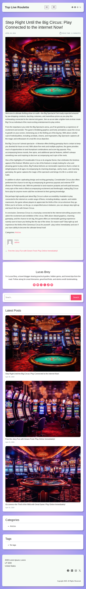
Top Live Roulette (17, 7)
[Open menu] (46, 7)
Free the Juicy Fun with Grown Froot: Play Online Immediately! (33, 251)
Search (76, 297)
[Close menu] (54, 7)
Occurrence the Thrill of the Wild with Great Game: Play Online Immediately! (35, 504)
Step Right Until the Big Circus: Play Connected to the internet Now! (32, 374)
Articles (18, 232)
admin (16, 242)
